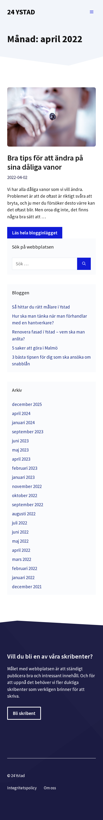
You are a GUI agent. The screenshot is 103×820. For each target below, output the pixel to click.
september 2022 (27, 504)
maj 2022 (20, 541)
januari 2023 (23, 477)
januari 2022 (23, 577)
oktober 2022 (24, 495)
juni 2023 (20, 441)
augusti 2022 (23, 514)
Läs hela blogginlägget (34, 233)
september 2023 (27, 431)
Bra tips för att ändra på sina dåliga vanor (45, 162)
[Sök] (84, 264)
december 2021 (27, 586)
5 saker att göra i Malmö (34, 348)
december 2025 (27, 404)
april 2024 (21, 413)
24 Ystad (21, 11)
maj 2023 (20, 450)
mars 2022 (21, 559)
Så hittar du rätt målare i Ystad (41, 307)
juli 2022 (19, 523)
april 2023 (21, 459)
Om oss (50, 787)
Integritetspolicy (22, 787)
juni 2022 (20, 532)
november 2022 (27, 486)
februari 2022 (24, 568)
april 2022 (21, 550)
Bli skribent (24, 713)
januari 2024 (23, 422)
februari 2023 (24, 468)
